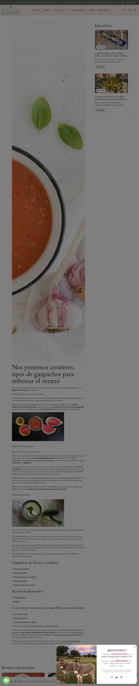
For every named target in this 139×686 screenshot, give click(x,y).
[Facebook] (112, 677)
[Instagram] (121, 677)
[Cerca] (134, 647)
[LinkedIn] (116, 677)
